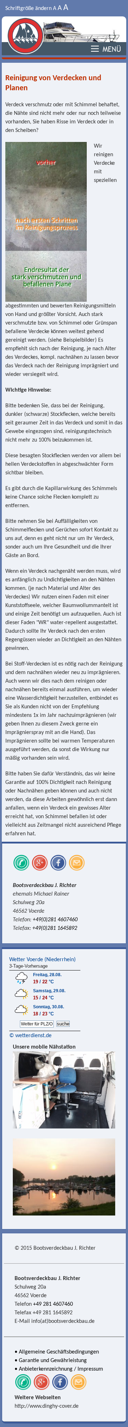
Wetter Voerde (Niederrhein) (42, 960)
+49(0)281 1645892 (54, 928)
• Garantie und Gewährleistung (51, 1361)
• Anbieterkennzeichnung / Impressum (59, 1369)
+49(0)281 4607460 (55, 920)
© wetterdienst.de (30, 1036)
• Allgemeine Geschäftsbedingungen (57, 1352)
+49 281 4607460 (53, 1304)
